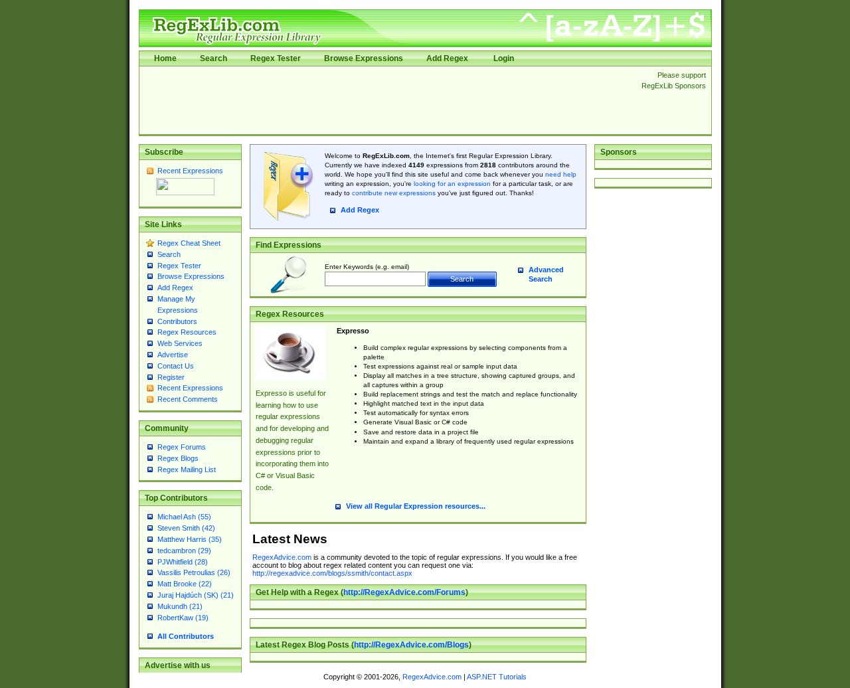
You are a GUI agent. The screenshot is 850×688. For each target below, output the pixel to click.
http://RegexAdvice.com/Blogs (411, 644)
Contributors (177, 321)
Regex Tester (275, 58)
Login (503, 58)
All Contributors (185, 636)
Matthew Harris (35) (189, 539)
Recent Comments (187, 399)
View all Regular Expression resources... (415, 506)
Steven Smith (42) (186, 528)
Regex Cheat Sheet (188, 243)
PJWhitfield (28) (182, 562)
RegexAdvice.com (281, 557)
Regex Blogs (178, 458)
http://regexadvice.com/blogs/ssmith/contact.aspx (332, 573)
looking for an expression (451, 183)
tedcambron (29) (184, 551)
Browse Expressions (363, 58)
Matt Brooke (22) (184, 584)
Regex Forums (181, 447)
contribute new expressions (394, 193)
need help (560, 174)
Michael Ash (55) (184, 517)
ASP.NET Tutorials (497, 677)
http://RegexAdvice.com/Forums (404, 592)
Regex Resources (186, 332)
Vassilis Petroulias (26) (193, 572)
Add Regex (447, 58)
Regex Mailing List (186, 469)
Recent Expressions (190, 171)
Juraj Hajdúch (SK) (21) (195, 595)
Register (171, 377)
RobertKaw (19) (183, 618)
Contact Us (175, 366)
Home (165, 58)
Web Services (180, 343)
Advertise (172, 355)
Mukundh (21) (180, 606)
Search (213, 58)
